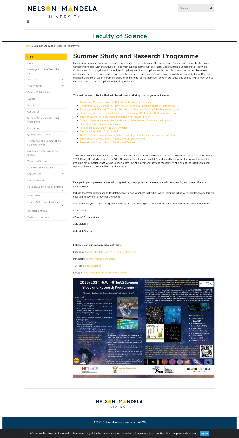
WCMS (142, 422)
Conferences (34, 174)
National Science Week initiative (45, 186)
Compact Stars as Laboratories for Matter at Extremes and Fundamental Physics (125, 120)
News (30, 105)
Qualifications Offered (39, 134)
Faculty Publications (38, 92)
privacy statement (186, 433)
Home (28, 45)
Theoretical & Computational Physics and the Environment (112, 138)
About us (32, 79)
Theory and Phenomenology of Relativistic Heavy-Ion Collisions (115, 102)
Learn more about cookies (149, 433)
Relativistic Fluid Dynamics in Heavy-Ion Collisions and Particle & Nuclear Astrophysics (127, 105)
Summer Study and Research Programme (43, 119)
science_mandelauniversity (100, 258)
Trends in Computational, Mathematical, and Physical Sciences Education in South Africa (128, 135)
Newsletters (34, 195)
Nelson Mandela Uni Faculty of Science (105, 272)
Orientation (33, 128)
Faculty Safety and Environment (45, 202)
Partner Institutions (38, 217)
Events (31, 98)
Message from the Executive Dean (43, 71)
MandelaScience (92, 265)
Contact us (33, 111)
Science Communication (40, 167)
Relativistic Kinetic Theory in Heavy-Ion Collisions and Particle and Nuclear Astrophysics (129, 113)
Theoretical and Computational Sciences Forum (44, 142)
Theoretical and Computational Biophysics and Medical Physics (115, 116)
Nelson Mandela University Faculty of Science (110, 252)
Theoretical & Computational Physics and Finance (107, 142)
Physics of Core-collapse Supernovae (100, 124)
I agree (204, 433)
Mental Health (35, 180)
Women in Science (37, 161)
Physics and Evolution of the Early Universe (104, 127)
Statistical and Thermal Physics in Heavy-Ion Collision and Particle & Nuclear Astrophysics (129, 109)
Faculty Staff (34, 86)
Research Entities (37, 210)
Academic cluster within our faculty (42, 152)
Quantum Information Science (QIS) (99, 131)
